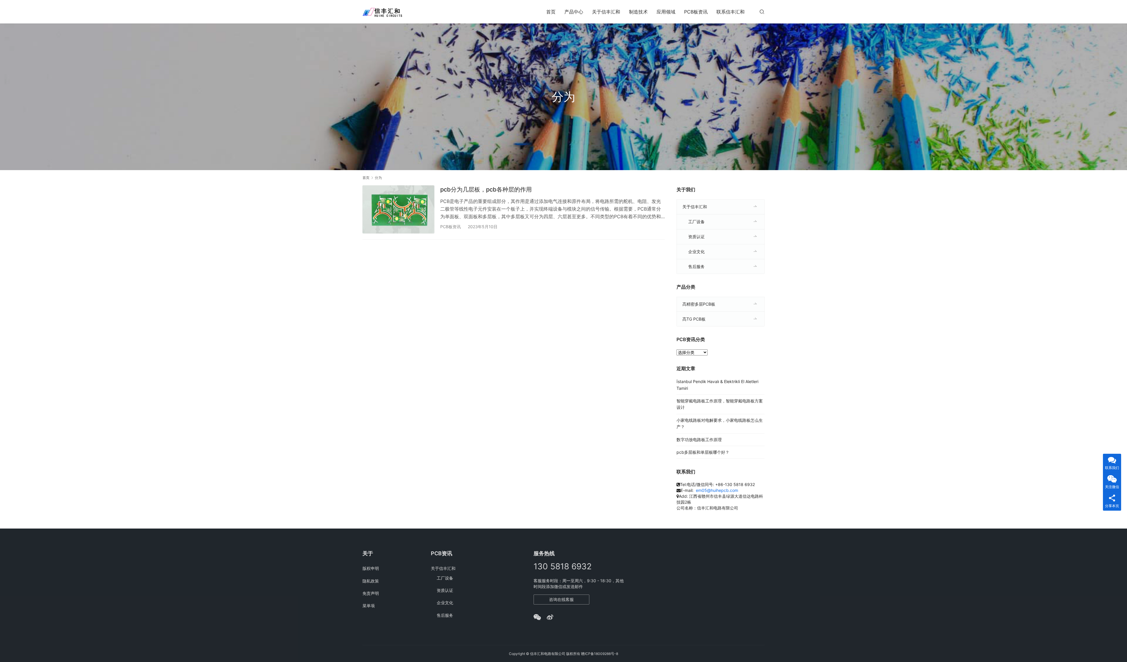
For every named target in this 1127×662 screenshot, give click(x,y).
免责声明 (370, 593)
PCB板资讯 (696, 12)
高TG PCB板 (694, 318)
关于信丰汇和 (606, 12)
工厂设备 (696, 221)
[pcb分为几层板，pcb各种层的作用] (398, 209)
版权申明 (370, 568)
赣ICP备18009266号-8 (599, 653)
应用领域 (666, 12)
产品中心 (573, 12)
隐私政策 (370, 580)
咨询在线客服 (561, 599)
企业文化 (696, 251)
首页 (551, 12)
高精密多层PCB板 (698, 304)
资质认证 (696, 236)
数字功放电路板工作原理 (699, 439)
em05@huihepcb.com (717, 490)
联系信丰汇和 (730, 12)
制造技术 (638, 12)
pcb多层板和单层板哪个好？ (702, 452)
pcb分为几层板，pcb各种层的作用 (486, 189)
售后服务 (696, 266)
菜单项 (368, 605)
